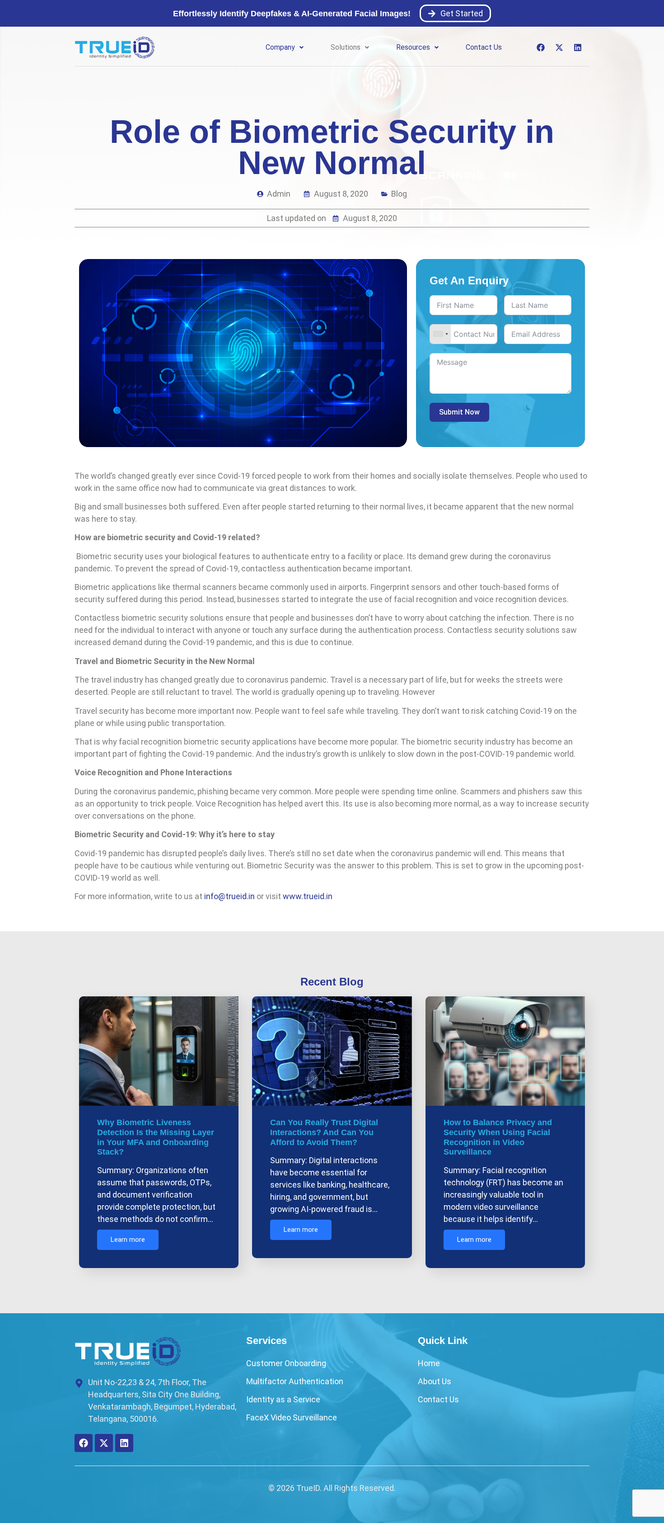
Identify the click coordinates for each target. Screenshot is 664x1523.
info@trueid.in (229, 896)
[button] (284, 47)
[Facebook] (541, 47)
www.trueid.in (307, 896)
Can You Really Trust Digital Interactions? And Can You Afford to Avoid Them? (324, 1132)
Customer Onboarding (286, 1363)
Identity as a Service (283, 1399)
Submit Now (459, 412)
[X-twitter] (559, 47)
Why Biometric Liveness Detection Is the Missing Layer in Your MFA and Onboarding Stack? (155, 1137)
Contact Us (484, 47)
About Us (434, 1381)
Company (280, 47)
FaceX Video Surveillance (291, 1417)
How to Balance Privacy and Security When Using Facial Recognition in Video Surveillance (498, 1137)
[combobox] (440, 334)
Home (429, 1363)
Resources (413, 47)
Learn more (128, 1239)
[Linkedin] (578, 47)
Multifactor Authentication (294, 1381)
